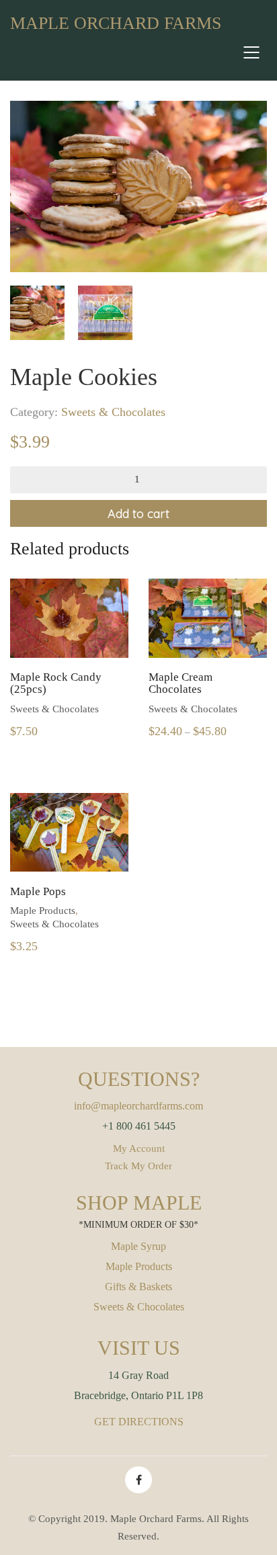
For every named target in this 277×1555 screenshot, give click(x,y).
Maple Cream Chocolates (180, 683)
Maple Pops (38, 892)
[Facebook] (138, 1479)
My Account (139, 1148)
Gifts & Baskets (138, 1286)
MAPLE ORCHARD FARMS (115, 23)
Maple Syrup (138, 1246)
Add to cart (138, 513)
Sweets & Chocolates (113, 412)
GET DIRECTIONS (139, 1421)
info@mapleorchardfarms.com (138, 1105)
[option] (138, 186)
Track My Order (138, 1166)
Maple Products (42, 910)
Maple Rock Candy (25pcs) (56, 683)
